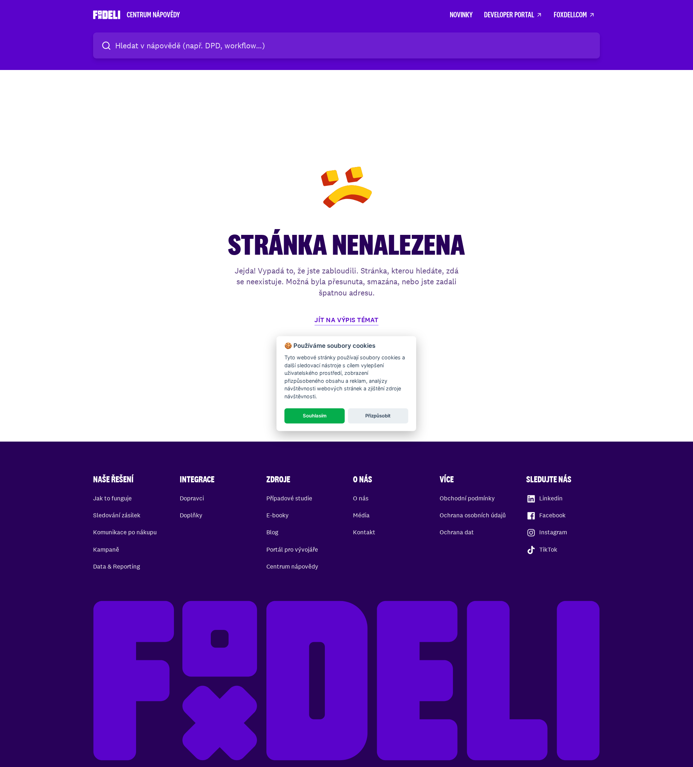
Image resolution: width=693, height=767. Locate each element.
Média (361, 515)
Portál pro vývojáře (292, 549)
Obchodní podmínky (467, 498)
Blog (272, 532)
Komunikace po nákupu (125, 532)
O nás (361, 498)
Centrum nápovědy (292, 566)
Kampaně (106, 549)
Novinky (461, 14)
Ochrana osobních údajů (473, 515)
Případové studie (289, 498)
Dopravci (192, 498)
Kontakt (364, 532)
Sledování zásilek (116, 515)
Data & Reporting (116, 566)
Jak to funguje (112, 498)
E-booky (277, 515)
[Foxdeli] (346, 682)
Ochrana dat (457, 532)
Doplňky (191, 515)
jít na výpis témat (346, 320)
